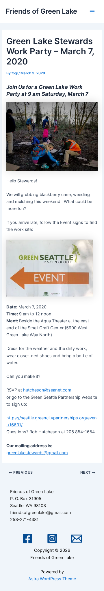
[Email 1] (76, 538)
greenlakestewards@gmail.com (37, 452)
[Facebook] (27, 538)
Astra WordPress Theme (52, 578)
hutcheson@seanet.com (47, 390)
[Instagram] (52, 538)
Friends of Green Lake (41, 11)
